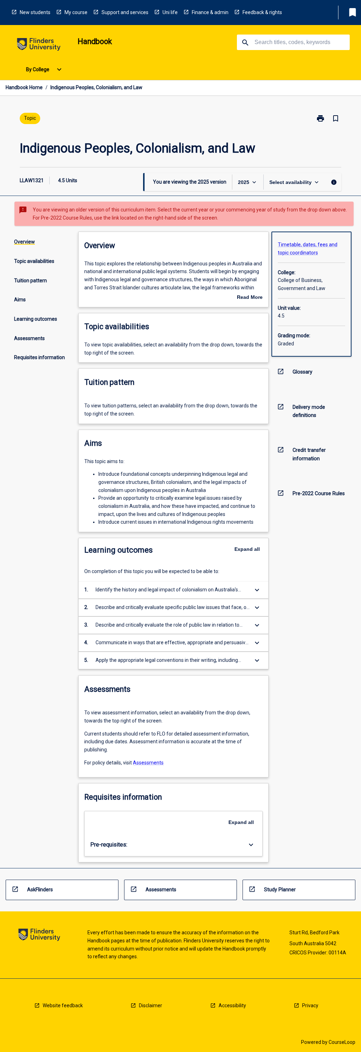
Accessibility (232, 1005)
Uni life (170, 12)
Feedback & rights (262, 12)
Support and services (125, 12)
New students (35, 12)
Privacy (310, 1005)
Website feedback (63, 1005)
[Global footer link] (39, 936)
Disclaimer (150, 1005)
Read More (250, 297)
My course (76, 12)
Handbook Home (24, 87)
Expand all (247, 549)
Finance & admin (210, 12)
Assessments (148, 762)
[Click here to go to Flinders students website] (38, 45)
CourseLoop (342, 1042)
